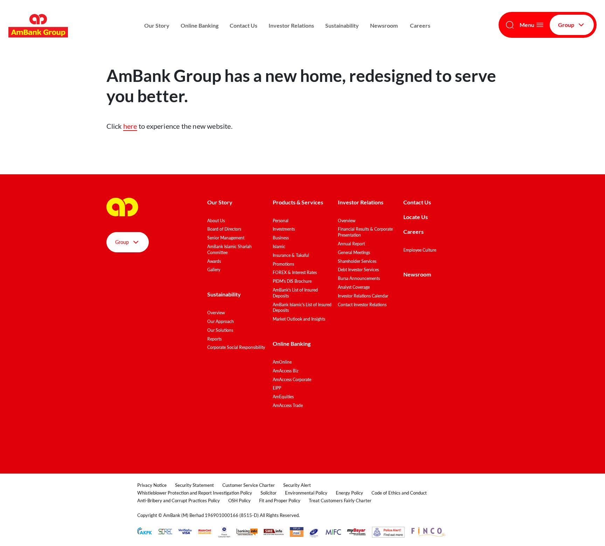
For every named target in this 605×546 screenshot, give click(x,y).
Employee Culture (419, 250)
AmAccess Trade (288, 405)
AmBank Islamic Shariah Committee (229, 249)
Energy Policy (349, 493)
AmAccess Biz (285, 370)
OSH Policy (239, 500)
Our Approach (220, 321)
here (130, 126)
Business (281, 237)
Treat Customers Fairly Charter (340, 500)
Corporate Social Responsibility (236, 347)
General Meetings (354, 252)
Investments (284, 229)
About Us (216, 220)
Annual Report (351, 243)
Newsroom (384, 25)
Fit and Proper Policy (279, 500)
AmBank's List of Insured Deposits (295, 293)
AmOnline (282, 362)
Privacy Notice (152, 485)
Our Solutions (220, 330)
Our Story (156, 25)
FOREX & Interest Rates (295, 272)
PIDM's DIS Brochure (292, 281)
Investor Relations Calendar (363, 296)
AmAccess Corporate (292, 379)
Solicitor (268, 493)
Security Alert (297, 485)
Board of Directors (224, 229)
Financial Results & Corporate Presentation (365, 232)
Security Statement (194, 485)
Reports (214, 339)
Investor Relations (291, 25)
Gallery (213, 269)
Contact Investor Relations (362, 304)
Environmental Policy (306, 493)
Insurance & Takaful (291, 255)
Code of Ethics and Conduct (399, 493)
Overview (216, 312)
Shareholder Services (357, 261)
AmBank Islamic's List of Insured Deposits (302, 307)
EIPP (277, 388)
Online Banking (199, 25)
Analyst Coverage (354, 287)
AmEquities (283, 396)
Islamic (279, 246)
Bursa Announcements (359, 278)
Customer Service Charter (248, 485)
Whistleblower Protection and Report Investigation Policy (194, 493)
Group (566, 24)
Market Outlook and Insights (299, 319)
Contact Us (243, 25)
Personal (280, 220)
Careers (420, 25)
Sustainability (342, 25)
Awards (214, 261)
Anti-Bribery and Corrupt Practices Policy (178, 500)
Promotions (283, 264)
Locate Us (415, 217)
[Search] (510, 25)
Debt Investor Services (358, 269)
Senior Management (225, 237)
